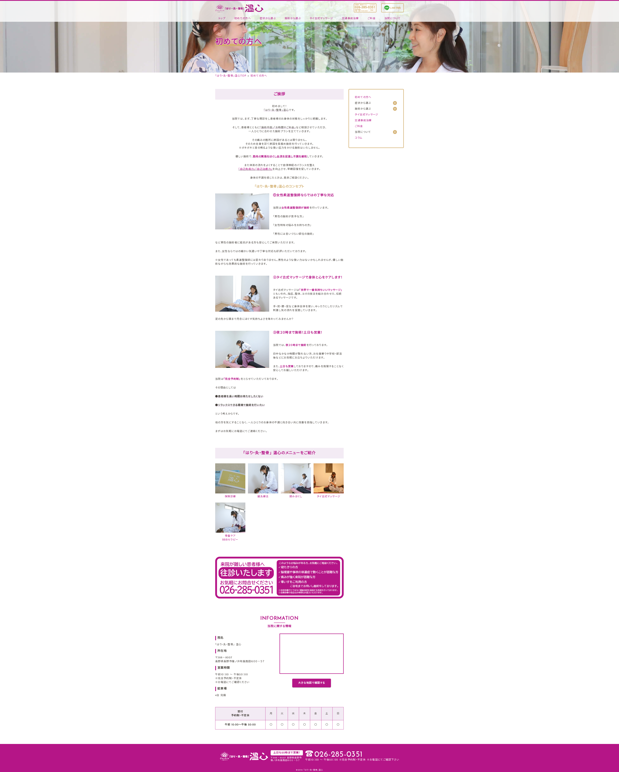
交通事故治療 (350, 18)
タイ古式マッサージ (321, 18)
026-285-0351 (338, 755)
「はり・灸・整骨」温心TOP (230, 76)
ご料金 (372, 18)
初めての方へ (242, 18)
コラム (358, 138)
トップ (222, 18)
